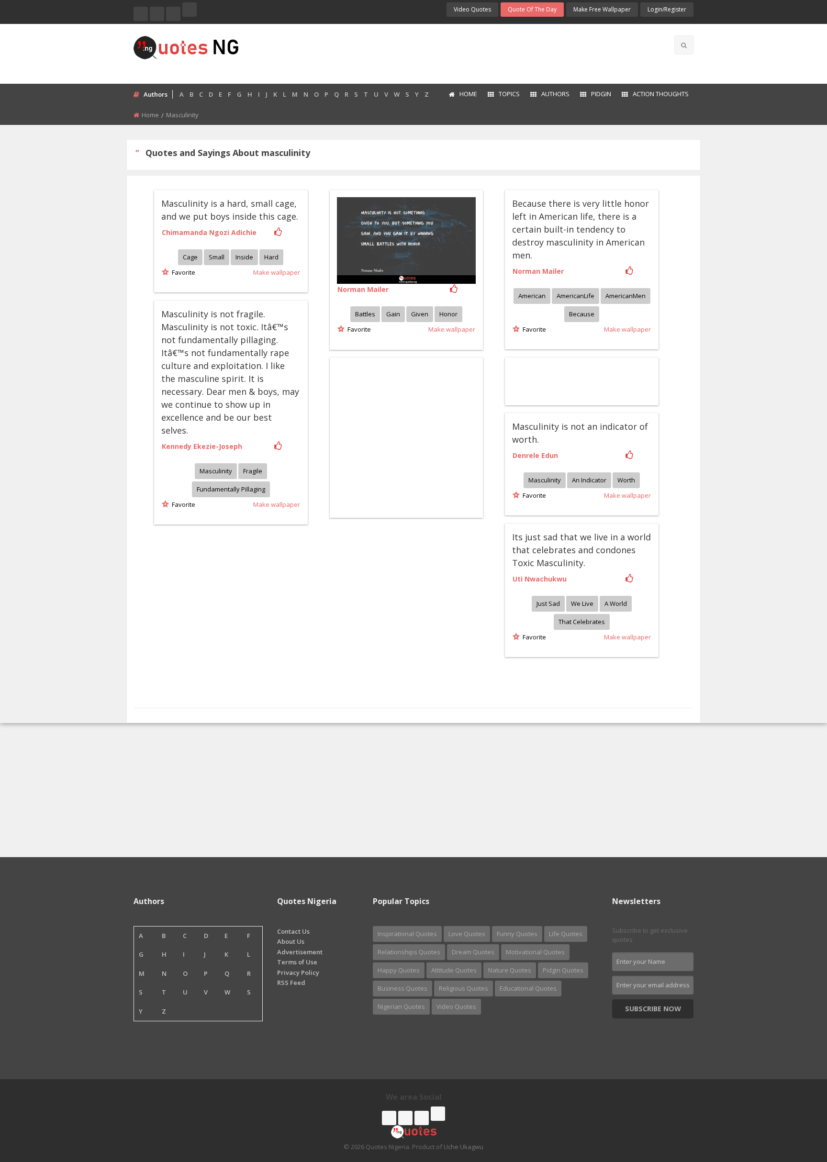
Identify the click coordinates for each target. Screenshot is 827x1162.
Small (216, 257)
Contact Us (293, 931)
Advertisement (300, 952)
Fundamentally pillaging (231, 489)
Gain (393, 314)
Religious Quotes (463, 988)
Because (581, 314)
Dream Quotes (473, 952)
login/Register (667, 9)
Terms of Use (297, 962)
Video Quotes (472, 9)
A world (615, 603)
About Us (290, 941)
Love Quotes (466, 933)
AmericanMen (625, 295)
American (532, 295)
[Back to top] (796, 1102)
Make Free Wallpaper (602, 9)
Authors (555, 93)
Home (468, 93)
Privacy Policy (298, 972)
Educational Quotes (528, 988)
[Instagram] (173, 14)
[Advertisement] (451, 52)
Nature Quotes (509, 970)
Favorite (182, 272)
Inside (244, 257)
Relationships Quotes (409, 952)
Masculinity (216, 471)
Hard (271, 257)
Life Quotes (565, 933)
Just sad (548, 603)
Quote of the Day (532, 9)
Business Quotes (402, 988)
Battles (365, 314)
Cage (190, 257)
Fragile (252, 471)
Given (419, 314)
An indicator (589, 480)
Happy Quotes (399, 970)
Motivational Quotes (535, 952)
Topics (509, 93)
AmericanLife (575, 295)
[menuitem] (462, 95)
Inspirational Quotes (407, 933)
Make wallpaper (276, 272)
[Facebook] (141, 14)
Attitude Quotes (454, 970)
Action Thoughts (661, 93)
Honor (448, 314)
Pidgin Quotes (563, 970)
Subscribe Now (653, 1008)
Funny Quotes (517, 933)
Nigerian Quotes (401, 1006)
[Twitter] (157, 14)
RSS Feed (291, 982)
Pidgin (601, 93)
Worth (626, 480)
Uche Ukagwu (463, 1146)
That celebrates (582, 621)
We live (582, 603)
